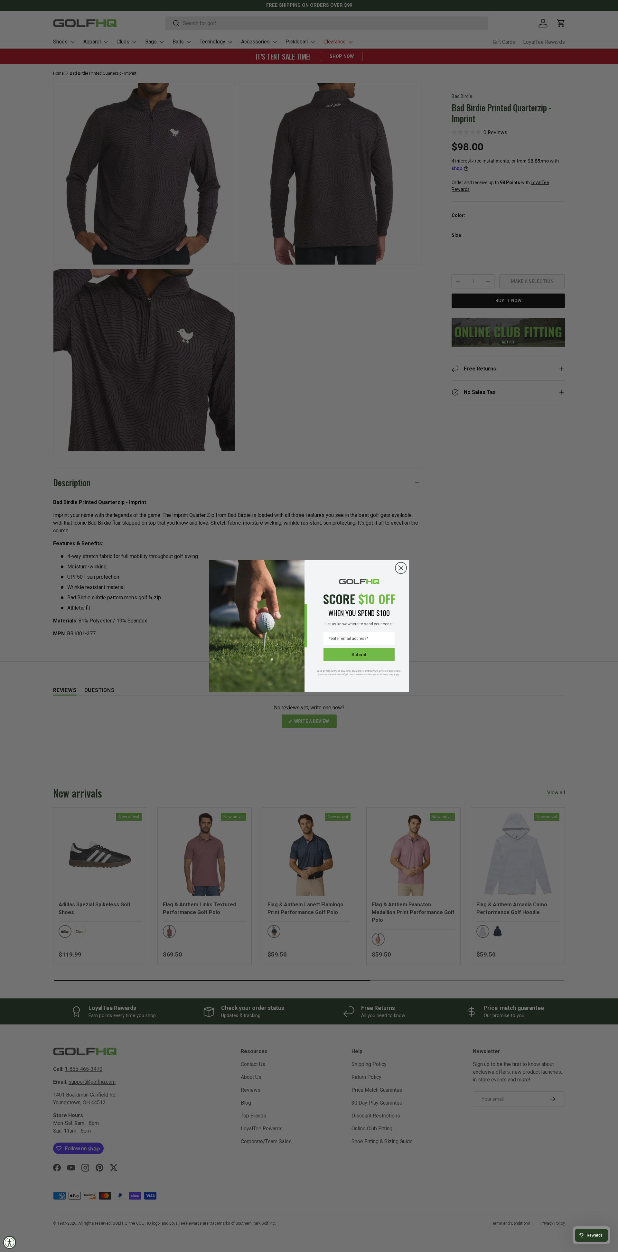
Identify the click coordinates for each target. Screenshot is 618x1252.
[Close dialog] (401, 568)
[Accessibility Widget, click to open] (9, 1242)
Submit (359, 654)
